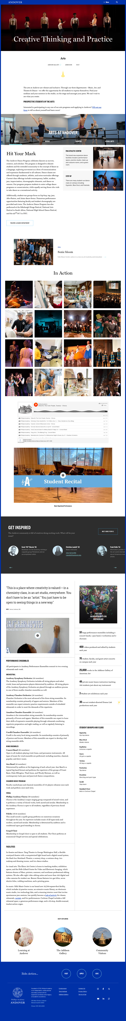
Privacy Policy (82, 991)
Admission (68, 65)
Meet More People (108, 531)
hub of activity (51, 895)
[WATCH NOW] (63, 475)
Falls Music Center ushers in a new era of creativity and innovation (80, 257)
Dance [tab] (16, 141)
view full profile (71, 553)
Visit (78, 65)
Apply (82, 973)
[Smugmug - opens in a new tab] (111, 1002)
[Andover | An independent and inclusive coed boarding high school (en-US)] (15, 2)
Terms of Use (82, 994)
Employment (63, 988)
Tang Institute (63, 991)
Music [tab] (47, 141)
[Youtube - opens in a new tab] (100, 1002)
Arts (63, 58)
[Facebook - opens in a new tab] (105, 992)
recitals (18, 898)
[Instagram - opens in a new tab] (100, 992)
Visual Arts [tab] (109, 141)
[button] (106, 2)
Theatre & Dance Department (19, 223)
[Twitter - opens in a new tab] (111, 992)
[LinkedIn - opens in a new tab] (105, 1002)
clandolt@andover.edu (73, 555)
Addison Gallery (53, 65)
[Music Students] (33, 252)
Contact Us (81, 988)
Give (97, 973)
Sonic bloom (65, 252)
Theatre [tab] (78, 141)
